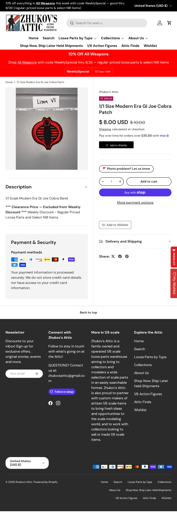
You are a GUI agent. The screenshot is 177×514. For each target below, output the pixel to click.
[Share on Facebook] (120, 256)
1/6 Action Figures (102, 45)
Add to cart (148, 181)
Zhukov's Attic (108, 92)
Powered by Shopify (46, 482)
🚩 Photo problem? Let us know (126, 169)
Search (48, 38)
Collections (143, 365)
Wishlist (150, 45)
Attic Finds (130, 45)
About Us (141, 373)
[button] (169, 23)
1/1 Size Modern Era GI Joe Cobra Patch (40, 82)
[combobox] (106, 23)
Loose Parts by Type (150, 357)
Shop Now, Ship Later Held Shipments (51, 45)
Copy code (104, 71)
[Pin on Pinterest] (126, 256)
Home (34, 38)
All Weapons (27, 62)
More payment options (135, 202)
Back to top (88, 312)
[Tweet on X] (113, 256)
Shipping (105, 129)
